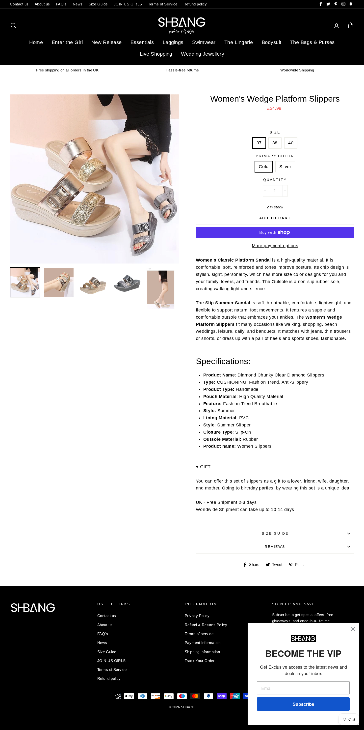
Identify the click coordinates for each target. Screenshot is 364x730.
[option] (67, 70)
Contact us (19, 4)
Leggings (173, 42)
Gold (264, 166)
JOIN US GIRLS (128, 4)
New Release (106, 42)
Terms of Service (162, 4)
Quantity (274, 180)
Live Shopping (156, 54)
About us (42, 4)
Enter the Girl (67, 42)
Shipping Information (202, 652)
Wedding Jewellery (202, 54)
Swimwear (204, 42)
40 (290, 142)
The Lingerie (238, 42)
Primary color (275, 156)
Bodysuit (272, 42)
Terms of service (199, 634)
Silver (285, 166)
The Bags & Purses (312, 42)
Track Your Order (199, 661)
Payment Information (203, 643)
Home (36, 42)
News (78, 4)
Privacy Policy (197, 616)
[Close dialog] (352, 629)
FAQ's (61, 4)
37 (259, 142)
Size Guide (98, 4)
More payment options (275, 245)
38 (275, 142)
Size (275, 132)
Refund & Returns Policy (206, 625)
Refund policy (195, 4)
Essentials (142, 42)
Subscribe (303, 704)
